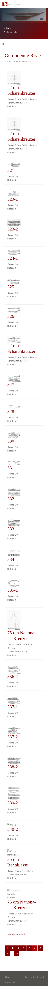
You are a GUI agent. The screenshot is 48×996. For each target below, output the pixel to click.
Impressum (10, 981)
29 (16, 953)
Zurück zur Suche (16, 933)
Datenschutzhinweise (35, 977)
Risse (5, 44)
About (8, 977)
